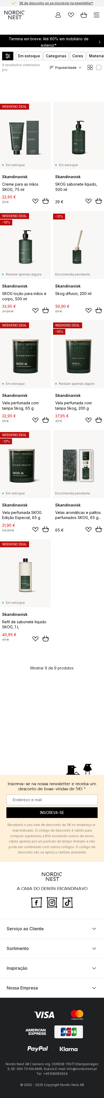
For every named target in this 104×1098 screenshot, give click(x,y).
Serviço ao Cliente (25, 928)
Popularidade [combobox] (66, 68)
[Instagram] (52, 902)
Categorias (56, 56)
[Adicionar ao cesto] (45, 201)
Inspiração (17, 968)
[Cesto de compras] (83, 15)
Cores (77, 56)
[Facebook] (36, 902)
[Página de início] (14, 15)
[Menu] (96, 15)
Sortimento (18, 948)
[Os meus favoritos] (71, 15)
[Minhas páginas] (58, 15)
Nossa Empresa (22, 988)
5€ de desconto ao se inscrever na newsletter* (56, 3)
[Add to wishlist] (35, 201)
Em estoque (29, 56)
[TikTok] (67, 902)
